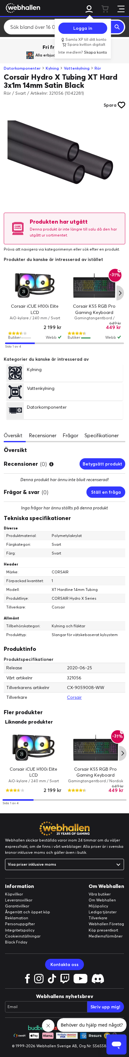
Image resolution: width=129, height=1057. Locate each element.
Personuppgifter (20, 924)
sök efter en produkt (100, 249)
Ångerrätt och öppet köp (27, 912)
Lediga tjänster (102, 912)
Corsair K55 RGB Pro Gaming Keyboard (95, 772)
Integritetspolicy (19, 930)
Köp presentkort (103, 930)
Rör (98, 68)
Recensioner (42, 435)
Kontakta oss (64, 964)
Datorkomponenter (22, 68)
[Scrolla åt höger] (120, 292)
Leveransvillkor (18, 900)
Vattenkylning (77, 68)
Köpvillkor (14, 894)
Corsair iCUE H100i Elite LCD (33, 772)
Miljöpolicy (98, 906)
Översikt (13, 435)
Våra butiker (100, 894)
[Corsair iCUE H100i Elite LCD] (34, 285)
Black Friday (16, 942)
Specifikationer (102, 435)
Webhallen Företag (106, 924)
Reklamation (16, 918)
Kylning (52, 68)
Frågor (70, 435)
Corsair (74, 697)
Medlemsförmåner (105, 936)
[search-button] (117, 27)
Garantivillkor (17, 906)
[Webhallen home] (22, 8)
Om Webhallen (102, 900)
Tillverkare (98, 918)
